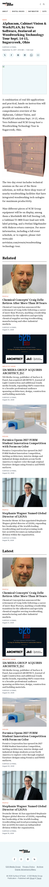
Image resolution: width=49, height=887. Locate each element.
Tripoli (38, 878)
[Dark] (41, 4)
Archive (40, 867)
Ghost (32, 878)
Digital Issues (18, 11)
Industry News (9, 366)
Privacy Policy (29, 867)
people (5, 296)
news (4, 20)
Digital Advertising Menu (25, 870)
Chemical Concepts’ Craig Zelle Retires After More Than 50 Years (24, 301)
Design (5, 436)
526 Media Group (13, 867)
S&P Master (33, 11)
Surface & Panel (9, 47)
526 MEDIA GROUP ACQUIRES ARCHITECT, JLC (22, 371)
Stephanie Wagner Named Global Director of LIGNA (24, 515)
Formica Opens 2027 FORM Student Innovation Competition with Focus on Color (24, 443)
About (5, 11)
